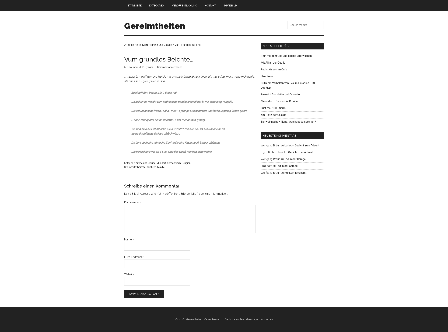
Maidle (161, 167)
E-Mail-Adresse (134, 257)
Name (129, 239)
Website (129, 274)
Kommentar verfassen (169, 67)
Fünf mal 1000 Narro (273, 108)
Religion (186, 163)
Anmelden (267, 319)
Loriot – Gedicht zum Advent (301, 145)
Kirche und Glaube (146, 163)
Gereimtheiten (154, 26)
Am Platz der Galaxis (273, 115)
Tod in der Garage (295, 159)
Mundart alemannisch (169, 163)
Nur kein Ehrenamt (295, 172)
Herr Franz (267, 76)
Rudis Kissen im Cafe (274, 69)
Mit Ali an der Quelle (273, 62)
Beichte (141, 167)
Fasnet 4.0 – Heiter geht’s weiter (281, 94)
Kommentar (132, 202)
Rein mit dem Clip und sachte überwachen (286, 55)
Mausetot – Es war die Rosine (279, 101)
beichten (151, 167)
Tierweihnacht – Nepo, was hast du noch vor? (288, 121)
